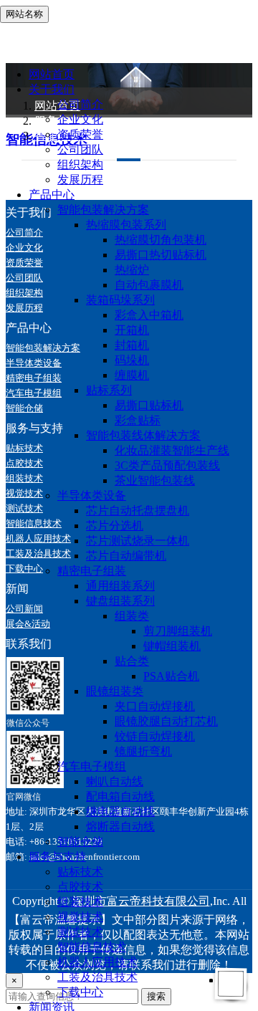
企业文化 (80, 119)
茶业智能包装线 (155, 480)
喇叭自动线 (114, 781)
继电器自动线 (120, 811)
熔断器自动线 (120, 826)
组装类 (132, 616)
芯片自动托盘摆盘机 (137, 510)
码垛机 (132, 360)
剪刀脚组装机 (177, 631)
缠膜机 (132, 375)
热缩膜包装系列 (126, 225)
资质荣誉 (80, 134)
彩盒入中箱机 (149, 315)
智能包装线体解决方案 (143, 435)
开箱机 (132, 330)
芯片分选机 (114, 525)
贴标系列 (109, 390)
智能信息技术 (91, 947)
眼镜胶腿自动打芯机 (166, 721)
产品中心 (52, 194)
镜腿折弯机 (143, 751)
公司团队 (80, 149)
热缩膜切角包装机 (160, 240)
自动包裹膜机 (149, 285)
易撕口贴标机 (149, 405)
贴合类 (132, 661)
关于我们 (52, 89)
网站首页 (52, 74)
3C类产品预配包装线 (167, 465)
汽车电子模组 (91, 766)
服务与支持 (57, 857)
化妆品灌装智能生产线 (172, 450)
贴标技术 (80, 872)
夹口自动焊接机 (155, 706)
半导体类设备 (91, 495)
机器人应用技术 (97, 962)
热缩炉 (132, 270)
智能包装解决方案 (103, 209)
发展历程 (80, 179)
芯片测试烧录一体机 (137, 541)
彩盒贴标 (138, 420)
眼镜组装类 (114, 691)
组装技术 (80, 902)
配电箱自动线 (120, 796)
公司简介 (80, 104)
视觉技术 (80, 917)
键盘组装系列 (120, 601)
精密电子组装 (91, 571)
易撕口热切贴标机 (160, 255)
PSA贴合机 (171, 676)
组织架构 (80, 164)
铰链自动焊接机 (155, 736)
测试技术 (80, 932)
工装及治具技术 (97, 977)
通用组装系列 (120, 586)
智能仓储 (80, 841)
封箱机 (132, 345)
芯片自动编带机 (126, 556)
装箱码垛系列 (120, 300)
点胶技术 (80, 887)
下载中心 (80, 992)
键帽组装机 (172, 646)
